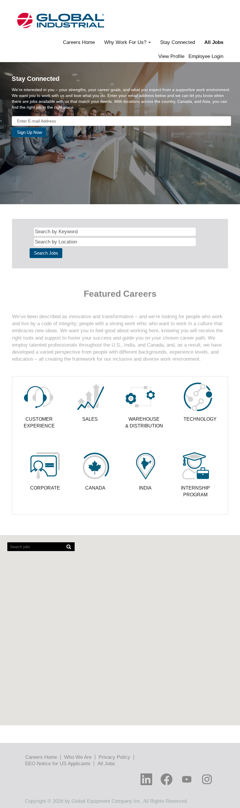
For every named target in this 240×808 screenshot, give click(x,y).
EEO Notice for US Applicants (57, 763)
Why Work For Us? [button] (126, 42)
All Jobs (213, 42)
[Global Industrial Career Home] (60, 20)
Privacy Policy (114, 757)
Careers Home (79, 42)
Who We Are (78, 757)
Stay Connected (177, 42)
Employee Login (205, 56)
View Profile (171, 56)
